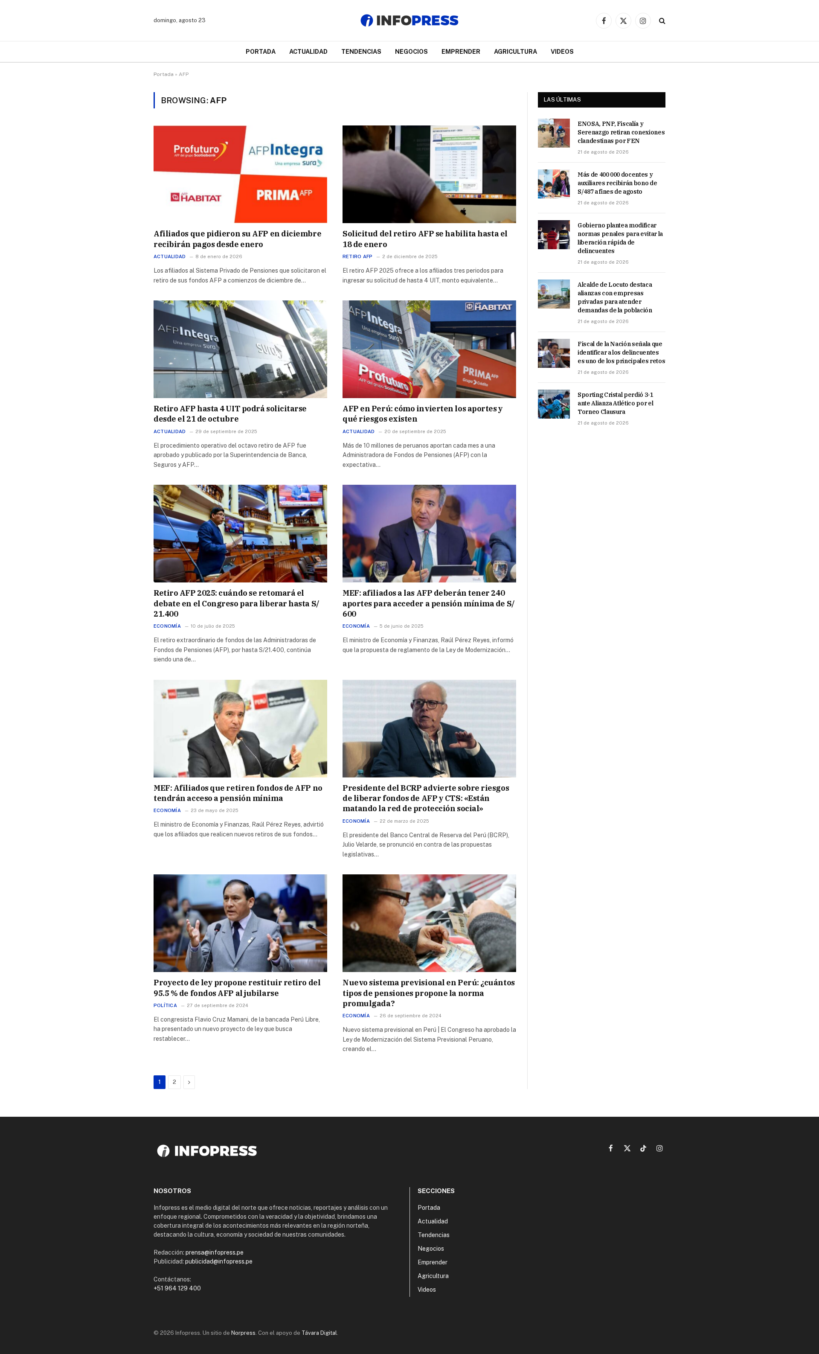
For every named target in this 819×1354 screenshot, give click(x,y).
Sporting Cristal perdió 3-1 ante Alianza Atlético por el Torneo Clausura (615, 403)
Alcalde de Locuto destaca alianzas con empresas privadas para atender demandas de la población (615, 297)
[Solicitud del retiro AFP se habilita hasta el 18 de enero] (429, 174)
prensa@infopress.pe (215, 1252)
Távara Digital (319, 1333)
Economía (167, 626)
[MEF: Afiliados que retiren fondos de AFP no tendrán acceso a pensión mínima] (240, 728)
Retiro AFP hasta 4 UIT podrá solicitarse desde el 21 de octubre (230, 414)
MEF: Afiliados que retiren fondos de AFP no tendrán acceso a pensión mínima (238, 793)
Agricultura (515, 51)
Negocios (411, 51)
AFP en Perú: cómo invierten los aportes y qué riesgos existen (423, 414)
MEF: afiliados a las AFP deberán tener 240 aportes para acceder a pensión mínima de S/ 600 (429, 603)
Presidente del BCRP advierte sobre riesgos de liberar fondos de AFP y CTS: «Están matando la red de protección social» (426, 798)
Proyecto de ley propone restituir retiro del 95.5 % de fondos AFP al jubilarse (237, 988)
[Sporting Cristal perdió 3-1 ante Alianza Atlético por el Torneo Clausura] (554, 404)
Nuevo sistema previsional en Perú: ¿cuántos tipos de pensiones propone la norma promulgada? (429, 993)
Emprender (460, 51)
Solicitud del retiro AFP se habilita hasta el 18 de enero (425, 239)
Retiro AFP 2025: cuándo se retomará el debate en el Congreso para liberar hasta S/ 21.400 (236, 603)
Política (165, 1005)
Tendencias (361, 51)
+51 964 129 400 (177, 1288)
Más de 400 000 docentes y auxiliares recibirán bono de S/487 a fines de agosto (617, 183)
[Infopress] (409, 20)
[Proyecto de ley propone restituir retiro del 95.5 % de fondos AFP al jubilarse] (240, 923)
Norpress (243, 1333)
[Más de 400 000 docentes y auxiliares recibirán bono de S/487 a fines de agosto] (554, 183)
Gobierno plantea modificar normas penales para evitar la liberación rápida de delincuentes (620, 238)
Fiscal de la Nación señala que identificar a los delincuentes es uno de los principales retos (621, 352)
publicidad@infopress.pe (219, 1261)
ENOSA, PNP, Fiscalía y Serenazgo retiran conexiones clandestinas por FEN (621, 132)
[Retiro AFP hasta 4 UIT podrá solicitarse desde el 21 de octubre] (240, 349)
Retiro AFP (357, 256)
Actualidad (308, 51)
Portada (261, 51)
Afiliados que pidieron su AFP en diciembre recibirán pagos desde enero (237, 239)
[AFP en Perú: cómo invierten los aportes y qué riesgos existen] (429, 349)
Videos (562, 51)
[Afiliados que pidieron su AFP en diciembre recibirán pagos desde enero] (240, 174)
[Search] (661, 20)
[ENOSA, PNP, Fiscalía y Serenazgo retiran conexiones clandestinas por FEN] (554, 133)
